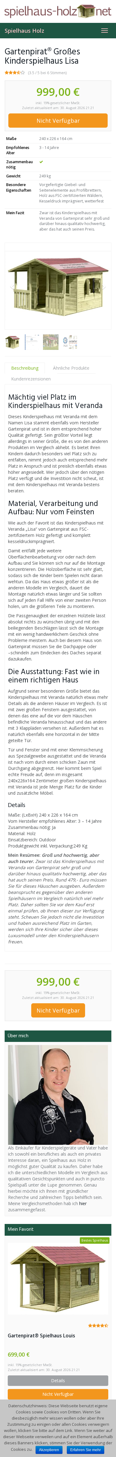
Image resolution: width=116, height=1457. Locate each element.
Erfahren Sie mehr (85, 1450)
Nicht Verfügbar (58, 120)
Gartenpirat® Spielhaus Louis (41, 1335)
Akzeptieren (49, 1450)
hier (83, 1203)
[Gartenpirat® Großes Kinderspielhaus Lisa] (58, 286)
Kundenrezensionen (31, 379)
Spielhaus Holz (24, 30)
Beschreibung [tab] (24, 368)
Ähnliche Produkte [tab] (71, 368)
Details (58, 1380)
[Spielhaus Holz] (58, 11)
